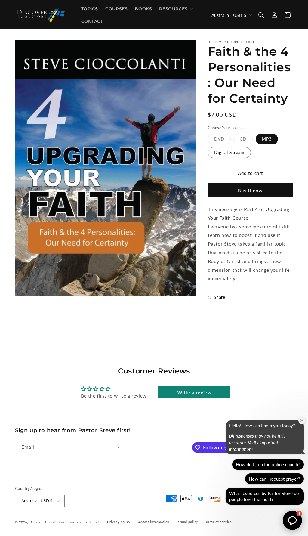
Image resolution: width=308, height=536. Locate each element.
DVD (222, 140)
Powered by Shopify (84, 522)
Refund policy (186, 522)
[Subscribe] (116, 447)
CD (246, 140)
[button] (176, 8)
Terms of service (218, 522)
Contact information (153, 522)
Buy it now (250, 190)
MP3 (267, 138)
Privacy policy (119, 522)
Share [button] (219, 297)
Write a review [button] (194, 392)
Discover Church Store (48, 522)
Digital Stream (229, 152)
